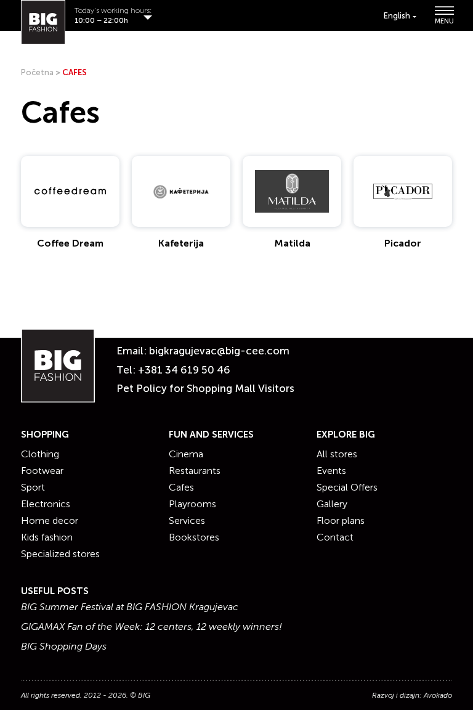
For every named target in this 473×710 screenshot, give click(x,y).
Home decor (49, 520)
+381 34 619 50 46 (184, 370)
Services (187, 520)
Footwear (42, 470)
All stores (337, 454)
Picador (402, 243)
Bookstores (194, 537)
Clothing (40, 454)
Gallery (332, 504)
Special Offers (347, 487)
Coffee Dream (70, 243)
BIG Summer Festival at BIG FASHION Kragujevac (129, 607)
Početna (37, 72)
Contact (335, 537)
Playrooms (192, 504)
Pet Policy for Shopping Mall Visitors (205, 388)
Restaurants (194, 470)
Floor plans (341, 520)
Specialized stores (60, 554)
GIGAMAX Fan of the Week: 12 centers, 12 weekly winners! (151, 627)
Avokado (438, 695)
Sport (33, 487)
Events (331, 470)
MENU (443, 20)
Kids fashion (47, 537)
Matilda (292, 243)
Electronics (45, 504)
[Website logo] (43, 22)
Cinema (186, 454)
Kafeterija (181, 243)
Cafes (181, 487)
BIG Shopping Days (64, 646)
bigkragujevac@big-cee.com (219, 351)
